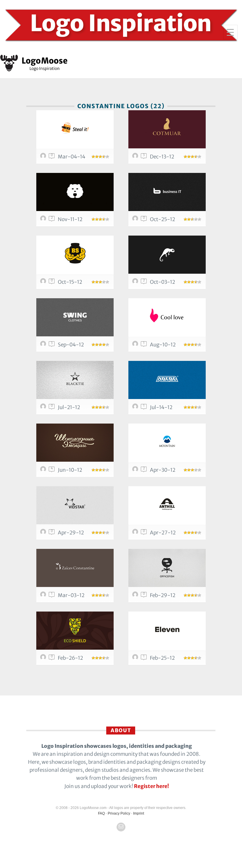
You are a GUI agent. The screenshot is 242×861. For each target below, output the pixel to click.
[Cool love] (167, 317)
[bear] (75, 192)
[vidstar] (75, 505)
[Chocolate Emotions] (75, 443)
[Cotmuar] (167, 129)
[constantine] (44, 157)
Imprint (138, 813)
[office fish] (167, 568)
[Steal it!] (75, 129)
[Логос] (167, 380)
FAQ (101, 813)
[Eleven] (167, 631)
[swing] (75, 317)
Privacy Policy (119, 813)
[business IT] (167, 192)
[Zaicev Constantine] (75, 568)
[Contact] (121, 827)
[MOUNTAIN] (167, 443)
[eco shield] (75, 631)
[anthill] (167, 505)
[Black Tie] (75, 380)
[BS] (75, 255)
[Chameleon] (167, 255)
